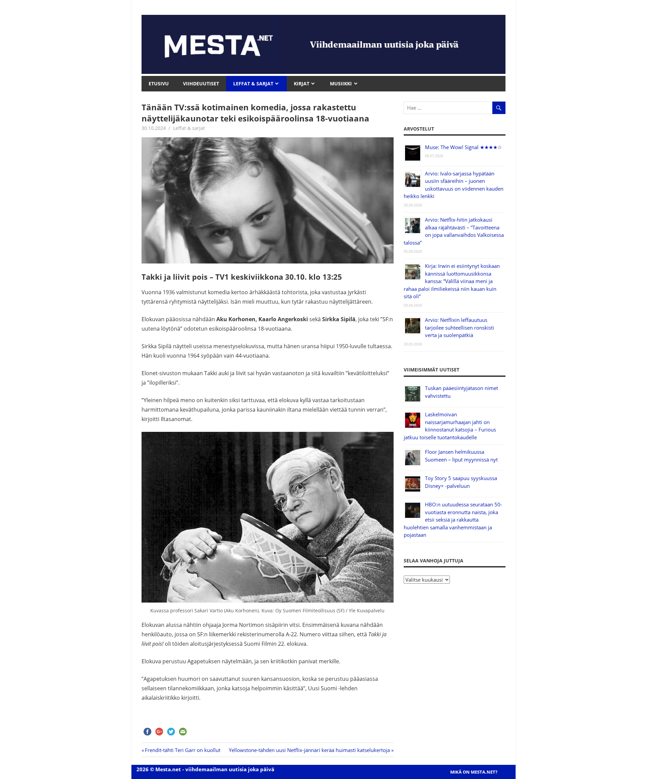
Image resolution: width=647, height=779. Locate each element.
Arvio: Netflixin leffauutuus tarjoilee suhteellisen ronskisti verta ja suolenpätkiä (459, 327)
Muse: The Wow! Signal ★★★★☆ (463, 147)
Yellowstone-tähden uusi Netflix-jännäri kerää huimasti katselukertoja (309, 750)
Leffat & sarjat (189, 128)
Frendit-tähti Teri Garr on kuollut (182, 750)
